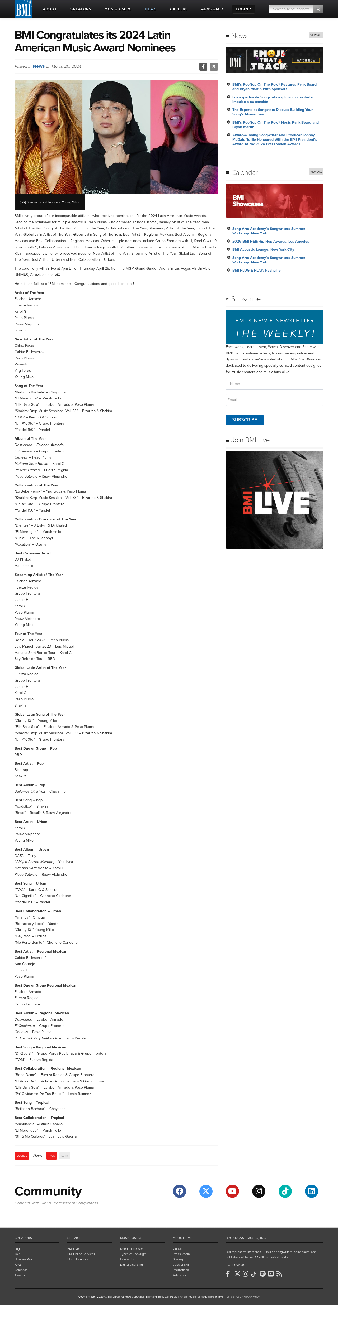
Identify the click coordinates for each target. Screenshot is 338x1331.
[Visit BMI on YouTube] (232, 1191)
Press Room (181, 1254)
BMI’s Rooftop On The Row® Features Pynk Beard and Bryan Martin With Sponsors (274, 86)
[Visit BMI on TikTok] (285, 1191)
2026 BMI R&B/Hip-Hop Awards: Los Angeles (270, 241)
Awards (20, 1275)
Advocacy (180, 1275)
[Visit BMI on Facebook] (179, 1191)
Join (17, 1254)
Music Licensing (78, 1259)
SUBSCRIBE (244, 420)
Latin (64, 1156)
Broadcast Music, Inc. (246, 1238)
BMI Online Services (81, 1254)
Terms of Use (233, 1296)
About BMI (182, 1238)
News (39, 66)
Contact (178, 1249)
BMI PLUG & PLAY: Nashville (256, 270)
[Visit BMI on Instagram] (258, 1191)
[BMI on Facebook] (229, 1273)
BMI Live (73, 1249)
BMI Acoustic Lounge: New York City (263, 249)
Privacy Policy (252, 1296)
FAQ (18, 1264)
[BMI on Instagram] (246, 1273)
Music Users (131, 1238)
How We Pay (23, 1259)
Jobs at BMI (181, 1264)
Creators (23, 1238)
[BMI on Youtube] (271, 1273)
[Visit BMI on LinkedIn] (311, 1191)
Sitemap (178, 1259)
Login (18, 1249)
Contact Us (127, 1259)
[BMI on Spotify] (263, 1273)
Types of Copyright (133, 1254)
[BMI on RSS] (280, 1273)
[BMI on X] (238, 1273)
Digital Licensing (131, 1264)
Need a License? (131, 1249)
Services (75, 1238)
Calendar (21, 1270)
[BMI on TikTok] (255, 1274)
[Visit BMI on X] (206, 1191)
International (181, 1270)
